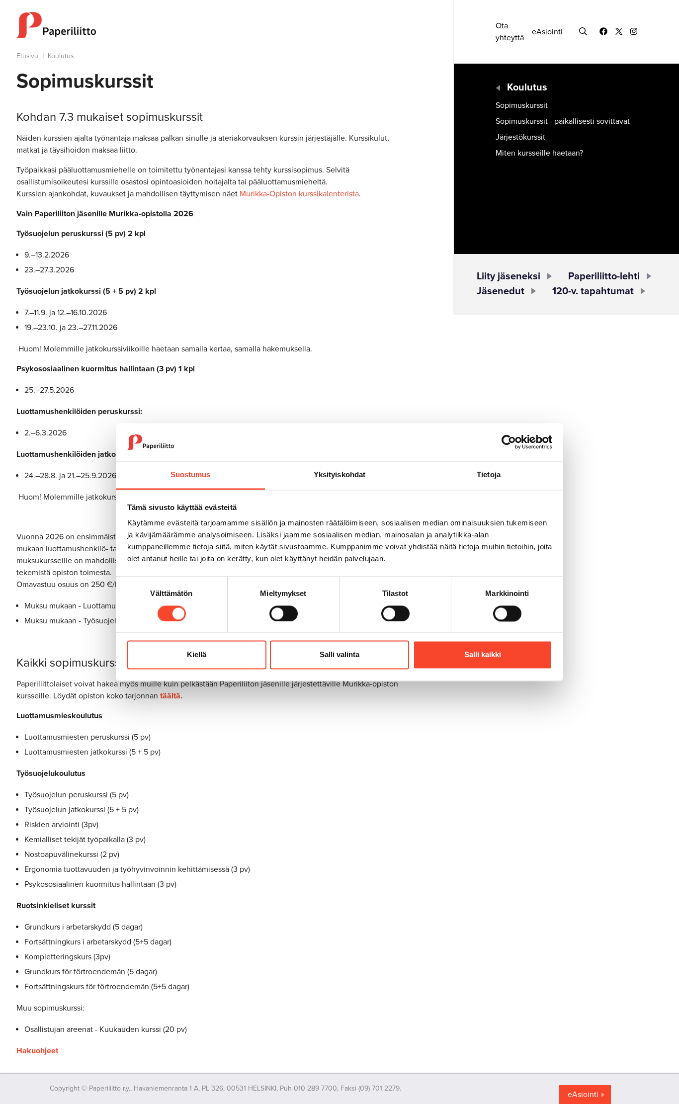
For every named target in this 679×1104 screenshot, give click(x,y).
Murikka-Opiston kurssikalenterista (299, 194)
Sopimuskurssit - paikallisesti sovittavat (563, 121)
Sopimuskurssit (522, 105)
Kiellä (196, 655)
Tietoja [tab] (489, 475)
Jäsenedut (500, 291)
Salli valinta (339, 655)
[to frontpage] (215, 25)
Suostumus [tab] (190, 475)
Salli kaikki (482, 655)
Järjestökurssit (520, 137)
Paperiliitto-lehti (604, 276)
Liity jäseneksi (508, 276)
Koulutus (61, 56)
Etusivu (27, 56)
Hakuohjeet (37, 1051)
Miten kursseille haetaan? (539, 153)
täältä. (171, 696)
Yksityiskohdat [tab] (339, 475)
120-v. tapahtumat (593, 291)
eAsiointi (547, 32)
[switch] (283, 613)
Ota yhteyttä (510, 32)
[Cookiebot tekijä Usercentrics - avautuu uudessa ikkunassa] (508, 441)
